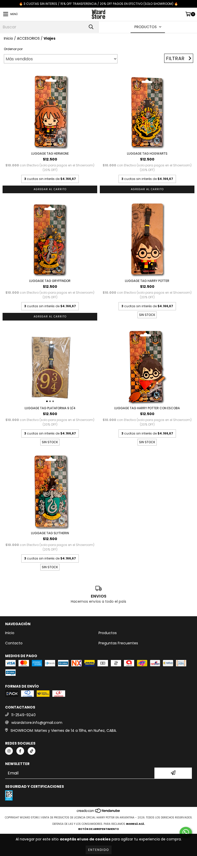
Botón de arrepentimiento (98, 829)
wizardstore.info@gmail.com (36, 722)
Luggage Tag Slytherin (50, 533)
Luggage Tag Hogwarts (147, 153)
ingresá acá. (135, 824)
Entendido (98, 850)
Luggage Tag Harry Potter (147, 281)
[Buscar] (91, 27)
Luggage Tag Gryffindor (50, 281)
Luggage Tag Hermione (50, 153)
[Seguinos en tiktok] (31, 751)
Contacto (14, 643)
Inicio (8, 38)
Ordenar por (13, 49)
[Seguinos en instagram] (9, 751)
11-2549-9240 (23, 714)
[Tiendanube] (98, 812)
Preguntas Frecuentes (118, 643)
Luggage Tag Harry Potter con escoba (147, 408)
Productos (107, 632)
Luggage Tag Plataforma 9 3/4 (50, 408)
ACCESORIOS (28, 38)
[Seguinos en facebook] (20, 751)
